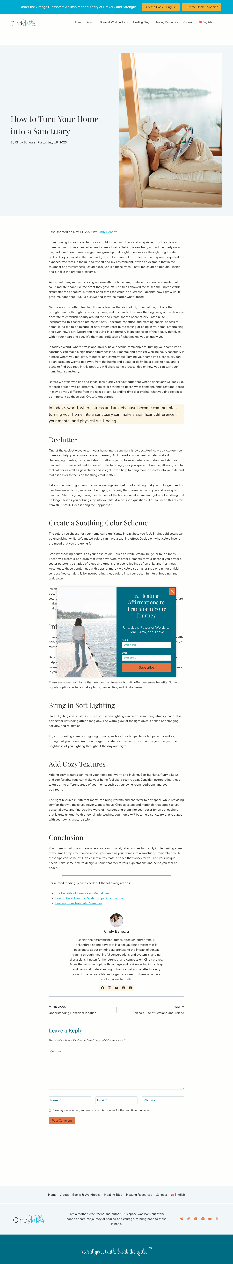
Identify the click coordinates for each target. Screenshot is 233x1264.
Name (125, 639)
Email (125, 652)
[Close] (172, 591)
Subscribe (146, 667)
